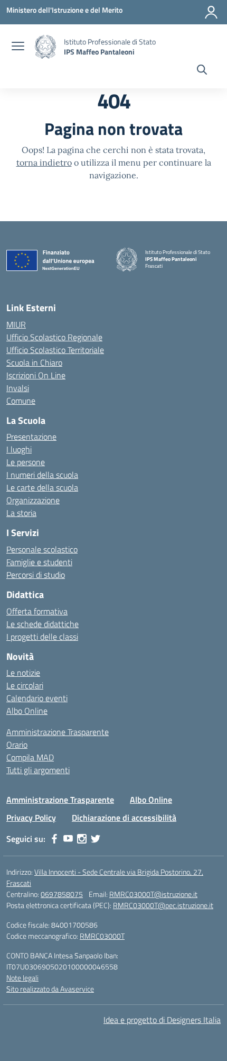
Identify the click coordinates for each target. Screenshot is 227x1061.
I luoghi (19, 449)
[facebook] (54, 839)
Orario (16, 744)
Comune (20, 400)
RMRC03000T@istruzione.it (153, 894)
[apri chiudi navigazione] (18, 47)
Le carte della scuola (42, 487)
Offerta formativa (37, 611)
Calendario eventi (37, 698)
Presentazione (31, 436)
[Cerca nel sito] (202, 71)
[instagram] (82, 839)
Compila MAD (30, 757)
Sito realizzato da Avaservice (50, 988)
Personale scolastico (42, 549)
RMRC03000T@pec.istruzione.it (163, 905)
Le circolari (24, 685)
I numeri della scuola (42, 474)
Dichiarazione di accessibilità (124, 817)
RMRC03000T (102, 935)
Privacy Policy (31, 817)
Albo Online (27, 710)
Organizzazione (33, 500)
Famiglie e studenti (39, 562)
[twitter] (95, 839)
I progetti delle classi (42, 636)
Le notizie (23, 672)
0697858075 (62, 894)
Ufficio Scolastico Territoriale (55, 349)
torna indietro (44, 162)
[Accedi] (211, 12)
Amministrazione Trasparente (57, 732)
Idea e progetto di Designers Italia (162, 1019)
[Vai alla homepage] (45, 47)
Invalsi (17, 388)
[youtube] (68, 839)
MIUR (16, 324)
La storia (21, 512)
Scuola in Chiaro (34, 362)
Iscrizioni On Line (35, 375)
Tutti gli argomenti (38, 770)
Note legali (22, 977)
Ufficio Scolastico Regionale (54, 337)
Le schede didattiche (42, 624)
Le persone (25, 462)
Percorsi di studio (35, 574)
